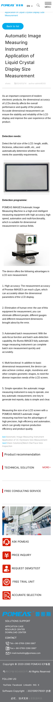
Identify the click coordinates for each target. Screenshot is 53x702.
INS (35, 685)
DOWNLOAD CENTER (15, 632)
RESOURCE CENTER (15, 629)
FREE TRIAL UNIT (23, 581)
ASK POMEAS (20, 541)
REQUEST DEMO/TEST (26, 568)
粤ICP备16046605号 (17, 671)
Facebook (17, 685)
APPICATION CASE (14, 626)
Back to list (13, 26)
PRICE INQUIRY (21, 555)
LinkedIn (27, 685)
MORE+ (46, 467)
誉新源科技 (36, 698)
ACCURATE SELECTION (26, 595)
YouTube (7, 685)
